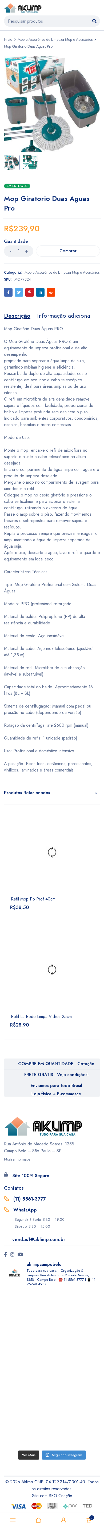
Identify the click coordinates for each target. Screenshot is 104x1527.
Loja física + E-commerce (56, 1094)
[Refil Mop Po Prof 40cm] (52, 852)
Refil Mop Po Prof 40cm (33, 899)
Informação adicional (64, 315)
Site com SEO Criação (52, 1496)
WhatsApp (25, 1209)
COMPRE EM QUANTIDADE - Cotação (56, 1064)
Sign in (63, 1520)
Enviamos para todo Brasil (56, 1085)
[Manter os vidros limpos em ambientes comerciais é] (52, 1317)
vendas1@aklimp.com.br (38, 1239)
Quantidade (16, 241)
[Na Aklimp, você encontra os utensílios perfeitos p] (52, 1421)
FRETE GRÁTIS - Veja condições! (56, 1075)
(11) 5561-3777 (29, 1198)
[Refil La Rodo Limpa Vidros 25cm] (52, 970)
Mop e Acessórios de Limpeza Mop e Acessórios (55, 39)
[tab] (17, 315)
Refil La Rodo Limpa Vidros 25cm (41, 1017)
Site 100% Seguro (31, 1176)
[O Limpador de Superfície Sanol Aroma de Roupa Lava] (52, 1369)
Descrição (17, 315)
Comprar (68, 251)
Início (8, 39)
